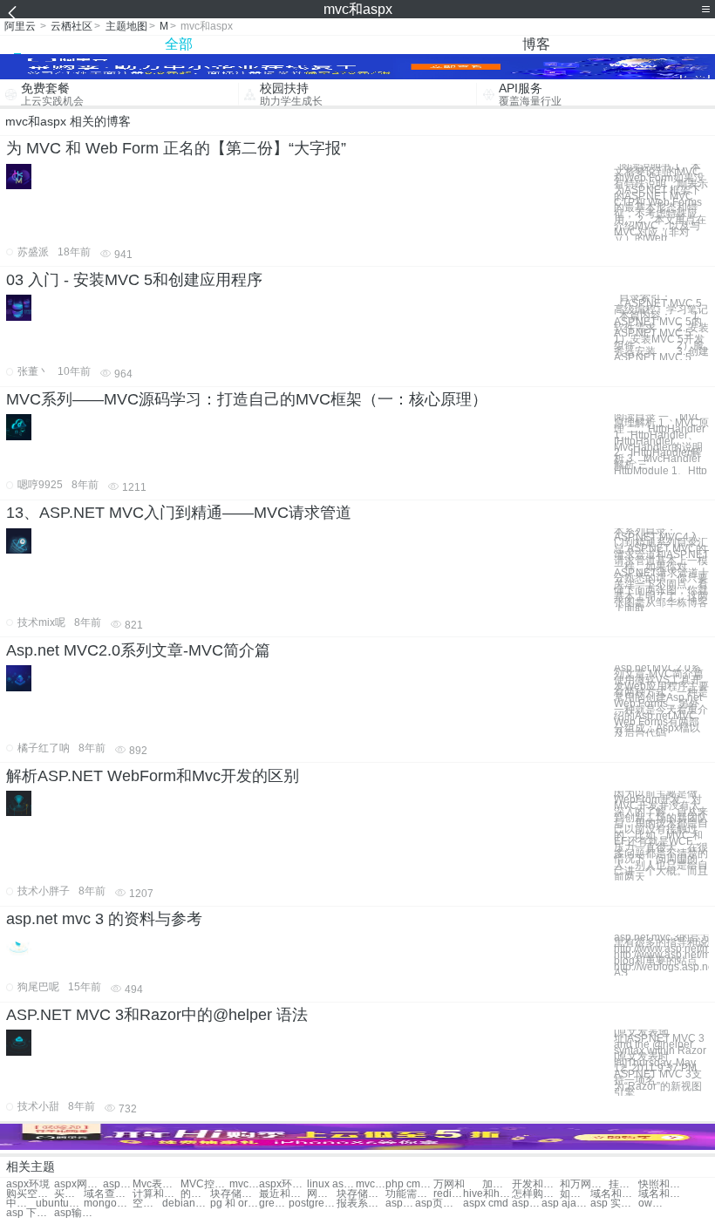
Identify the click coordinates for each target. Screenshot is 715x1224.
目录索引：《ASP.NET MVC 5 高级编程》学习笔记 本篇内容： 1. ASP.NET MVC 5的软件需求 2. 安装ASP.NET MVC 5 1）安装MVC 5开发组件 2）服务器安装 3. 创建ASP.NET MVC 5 (661, 327)
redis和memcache (448, 1194)
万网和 (449, 1184)
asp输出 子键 (78, 1213)
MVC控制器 (204, 1184)
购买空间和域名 (30, 1194)
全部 (179, 44)
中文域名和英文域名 (21, 1203)
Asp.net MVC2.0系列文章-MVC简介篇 (138, 650)
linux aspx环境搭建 (331, 1184)
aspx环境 (28, 1184)
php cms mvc (409, 1184)
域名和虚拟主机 (662, 1194)
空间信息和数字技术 (147, 1203)
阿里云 (20, 26)
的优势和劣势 (195, 1194)
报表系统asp (361, 1203)
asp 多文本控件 (526, 1203)
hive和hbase (487, 1194)
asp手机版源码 (400, 1203)
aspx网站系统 (78, 1184)
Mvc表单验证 (156, 1184)
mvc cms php (370, 1184)
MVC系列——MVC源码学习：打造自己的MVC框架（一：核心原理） (246, 399)
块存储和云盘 (234, 1194)
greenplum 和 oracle (274, 1203)
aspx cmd (485, 1203)
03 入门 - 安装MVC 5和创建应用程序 (134, 280)
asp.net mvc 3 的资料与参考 (104, 919)
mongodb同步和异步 (108, 1203)
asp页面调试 (439, 1203)
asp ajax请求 (565, 1203)
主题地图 (126, 26)
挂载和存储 (623, 1184)
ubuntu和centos (60, 1203)
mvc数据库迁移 (244, 1184)
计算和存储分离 (156, 1194)
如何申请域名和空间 (574, 1194)
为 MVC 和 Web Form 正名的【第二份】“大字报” (176, 148)
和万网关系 (584, 1184)
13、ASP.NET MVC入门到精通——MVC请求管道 (178, 512)
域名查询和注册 (108, 1194)
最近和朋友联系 (283, 1194)
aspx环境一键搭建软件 (283, 1184)
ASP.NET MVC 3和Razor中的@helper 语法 (157, 1014)
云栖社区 (71, 26)
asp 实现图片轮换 (614, 1203)
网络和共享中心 (322, 1194)
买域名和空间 (69, 1194)
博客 (536, 44)
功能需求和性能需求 (409, 1194)
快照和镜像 (662, 1184)
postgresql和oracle (313, 1203)
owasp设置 (653, 1203)
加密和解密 (497, 1184)
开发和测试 (536, 1184)
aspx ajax (118, 1184)
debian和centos (186, 1203)
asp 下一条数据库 (30, 1213)
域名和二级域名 (614, 1194)
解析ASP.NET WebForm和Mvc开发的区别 (152, 776)
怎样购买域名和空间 (536, 1194)
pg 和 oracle (234, 1203)
